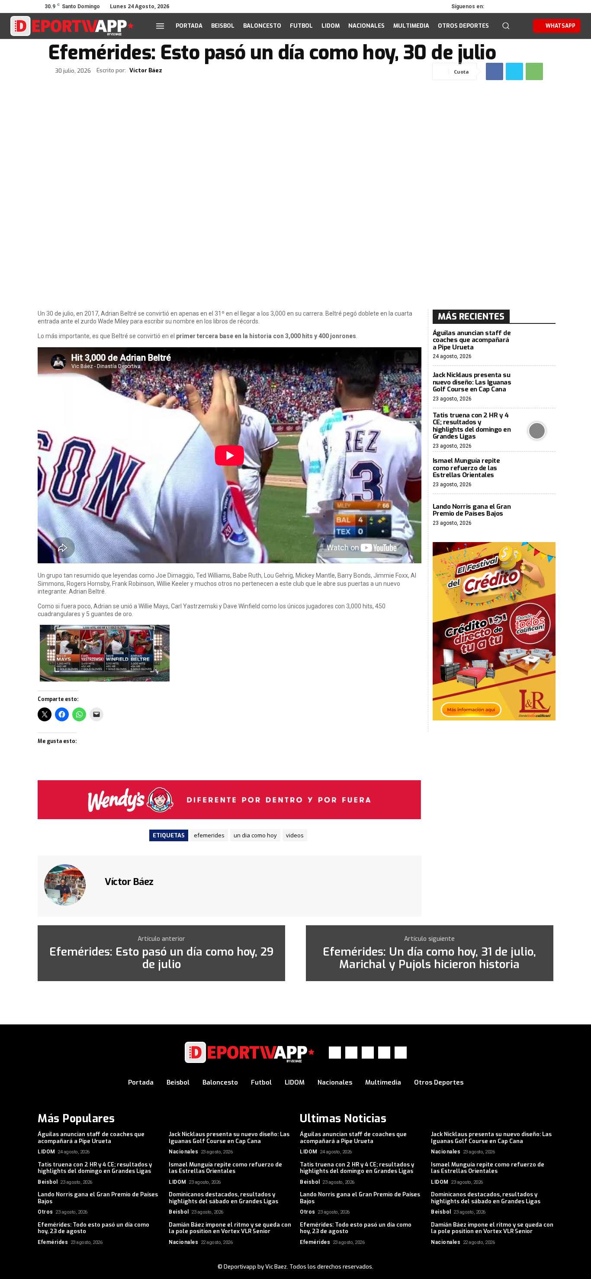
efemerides (209, 835)
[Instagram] (511, 6)
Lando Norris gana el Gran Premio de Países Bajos (472, 510)
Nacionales (183, 1152)
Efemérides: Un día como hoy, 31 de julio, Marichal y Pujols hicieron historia (429, 958)
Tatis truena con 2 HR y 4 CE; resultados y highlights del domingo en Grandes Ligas (472, 426)
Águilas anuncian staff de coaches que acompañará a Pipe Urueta (472, 340)
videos (295, 835)
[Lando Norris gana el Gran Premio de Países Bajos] (537, 515)
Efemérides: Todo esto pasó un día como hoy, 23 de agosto (93, 1228)
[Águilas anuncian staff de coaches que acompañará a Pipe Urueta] (537, 344)
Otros (45, 1212)
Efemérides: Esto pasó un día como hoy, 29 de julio (161, 958)
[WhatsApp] (535, 6)
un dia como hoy (255, 835)
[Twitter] (523, 6)
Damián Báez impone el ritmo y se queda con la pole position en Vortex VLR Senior (230, 1228)
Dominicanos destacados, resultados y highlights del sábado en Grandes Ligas (223, 1198)
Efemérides (53, 1242)
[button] (506, 25)
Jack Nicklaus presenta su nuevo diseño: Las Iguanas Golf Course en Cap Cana (472, 382)
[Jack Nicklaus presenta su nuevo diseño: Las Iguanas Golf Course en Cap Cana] (537, 386)
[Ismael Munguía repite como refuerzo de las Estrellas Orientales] (537, 472)
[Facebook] (499, 6)
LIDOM (46, 1152)
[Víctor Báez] (70, 885)
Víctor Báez (145, 70)
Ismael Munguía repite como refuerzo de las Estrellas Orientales (466, 467)
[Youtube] (547, 6)
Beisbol (48, 1182)
